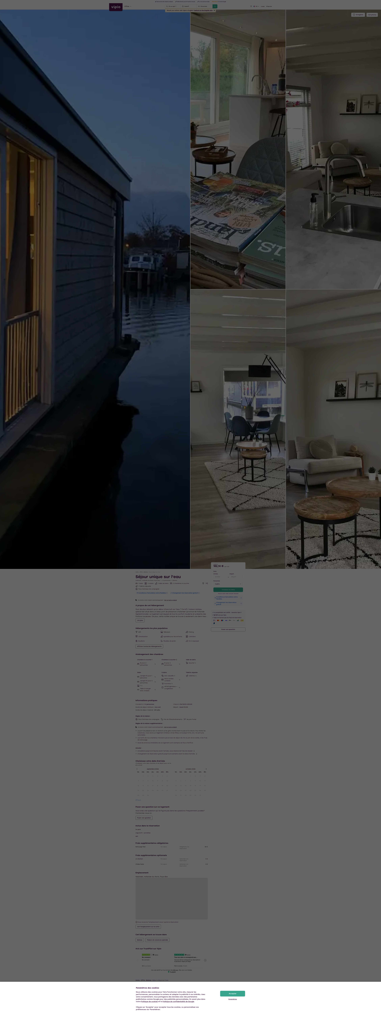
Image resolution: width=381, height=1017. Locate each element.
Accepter (232, 993)
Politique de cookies (149, 1001)
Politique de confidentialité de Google (178, 1001)
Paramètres (232, 999)
